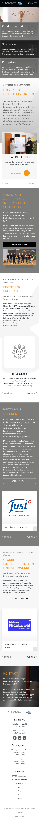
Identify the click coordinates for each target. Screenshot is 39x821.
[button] (6, 183)
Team (19, 787)
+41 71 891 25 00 (19, 731)
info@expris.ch (19, 733)
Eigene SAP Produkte (19, 780)
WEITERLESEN (15, 174)
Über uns (19, 783)
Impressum (19, 812)
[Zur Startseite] (12, 3)
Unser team (17, 244)
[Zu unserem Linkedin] (19, 739)
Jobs (19, 791)
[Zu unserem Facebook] (15, 739)
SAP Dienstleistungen (19, 776)
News (19, 795)
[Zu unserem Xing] (24, 739)
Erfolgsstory (17, 481)
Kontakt (19, 798)
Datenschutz (19, 816)
